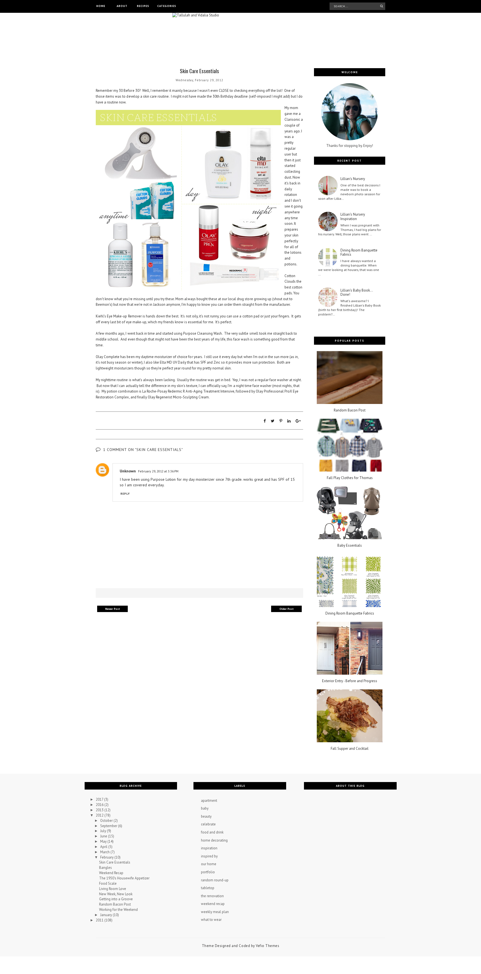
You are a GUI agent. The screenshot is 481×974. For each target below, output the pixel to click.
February (107, 857)
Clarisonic (292, 119)
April (104, 846)
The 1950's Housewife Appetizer (124, 878)
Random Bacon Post (349, 410)
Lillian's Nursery (352, 179)
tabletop (207, 888)
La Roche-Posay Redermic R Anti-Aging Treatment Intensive (188, 391)
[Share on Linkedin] (289, 421)
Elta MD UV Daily (173, 362)
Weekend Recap (111, 873)
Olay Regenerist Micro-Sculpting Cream (178, 397)
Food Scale (108, 883)
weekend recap (213, 903)
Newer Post (112, 609)
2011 (100, 920)
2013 (100, 810)
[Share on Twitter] (272, 421)
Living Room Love (112, 888)
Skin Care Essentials (114, 862)
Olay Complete (107, 356)
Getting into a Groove (116, 899)
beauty (206, 816)
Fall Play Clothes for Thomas (350, 478)
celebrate (208, 824)
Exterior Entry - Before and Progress (349, 681)
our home (208, 864)
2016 (100, 804)
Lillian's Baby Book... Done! (356, 292)
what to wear (211, 919)
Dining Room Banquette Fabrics (358, 252)
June (104, 836)
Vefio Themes (267, 945)
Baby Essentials (349, 545)
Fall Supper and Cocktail (350, 748)
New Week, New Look (115, 894)
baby (204, 808)
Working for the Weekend (118, 909)
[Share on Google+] (298, 421)
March (105, 852)
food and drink (212, 832)
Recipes (143, 6)
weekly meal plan (215, 911)
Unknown (128, 471)
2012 (100, 815)
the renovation (212, 896)
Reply (125, 493)
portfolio (208, 872)
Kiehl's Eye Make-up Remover (119, 316)
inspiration (209, 848)
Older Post (286, 609)
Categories (166, 6)
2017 (100, 799)
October (107, 820)
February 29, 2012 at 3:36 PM (158, 471)
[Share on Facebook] (265, 421)
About (122, 6)
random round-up (215, 880)
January (106, 915)
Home (100, 6)
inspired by (209, 856)
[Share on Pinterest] (281, 421)
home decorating (214, 840)
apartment (209, 800)
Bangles (105, 867)
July (103, 830)
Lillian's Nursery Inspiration (352, 216)
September (109, 825)
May (103, 841)
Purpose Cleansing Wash (202, 333)
